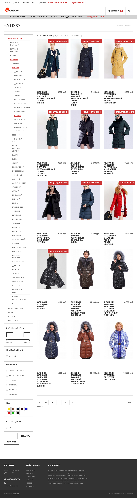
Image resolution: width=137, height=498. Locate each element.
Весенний (16, 135)
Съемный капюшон (22, 108)
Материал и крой (17, 291)
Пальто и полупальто (15, 44)
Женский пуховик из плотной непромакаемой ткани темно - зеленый (43, 169)
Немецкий (16, 231)
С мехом (15, 243)
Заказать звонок (58, 3)
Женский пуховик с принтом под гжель (109, 376)
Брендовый (17, 195)
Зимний (15, 64)
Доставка (16, 2)
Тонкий (17, 96)
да (10, 428)
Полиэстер (13, 380)
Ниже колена (19, 80)
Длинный (18, 72)
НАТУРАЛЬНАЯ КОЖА (16, 371)
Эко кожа (13, 394)
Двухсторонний (19, 183)
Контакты (43, 2)
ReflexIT (16, 494)
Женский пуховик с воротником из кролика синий (77, 238)
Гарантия (34, 2)
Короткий (18, 76)
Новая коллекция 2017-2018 (16, 148)
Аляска (15, 163)
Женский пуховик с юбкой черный (42, 305)
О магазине (25, 2)
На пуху (17, 116)
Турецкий (16, 223)
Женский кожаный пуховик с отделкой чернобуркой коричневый (77, 378)
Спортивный (17, 282)
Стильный (16, 187)
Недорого (16, 251)
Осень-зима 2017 (17, 140)
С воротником (20, 112)
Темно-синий (17, 409)
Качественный (18, 171)
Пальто (15, 155)
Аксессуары (78, 17)
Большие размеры (16, 256)
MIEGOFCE (12, 356)
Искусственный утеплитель (20, 129)
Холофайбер (19, 120)
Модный (16, 203)
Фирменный (17, 175)
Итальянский (17, 207)
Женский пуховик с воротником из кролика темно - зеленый (110, 168)
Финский (16, 211)
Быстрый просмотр (52, 87)
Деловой (16, 179)
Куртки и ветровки (14, 50)
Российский (17, 219)
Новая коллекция (39, 17)
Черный (17, 413)
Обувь (54, 17)
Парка (14, 159)
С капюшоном (20, 104)
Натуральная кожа (16, 376)
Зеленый (13, 413)
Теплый (17, 88)
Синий (26, 409)
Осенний (15, 68)
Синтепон (18, 124)
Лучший (15, 191)
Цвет (14, 303)
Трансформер (18, 278)
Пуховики (14, 60)
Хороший (16, 199)
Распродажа (17, 235)
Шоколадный (22, 409)
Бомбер (15, 270)
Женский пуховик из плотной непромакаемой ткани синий (43, 97)
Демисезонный (18, 239)
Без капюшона (20, 100)
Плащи (13, 56)
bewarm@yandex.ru (11, 486)
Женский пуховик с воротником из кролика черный (43, 238)
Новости (29, 483)
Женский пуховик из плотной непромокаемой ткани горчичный (110, 97)
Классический (18, 167)
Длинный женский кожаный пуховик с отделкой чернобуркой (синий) (43, 379)
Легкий (17, 92)
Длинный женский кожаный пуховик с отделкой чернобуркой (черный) (110, 308)
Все (129, 402)
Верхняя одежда (18, 17)
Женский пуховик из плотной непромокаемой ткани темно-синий (77, 98)
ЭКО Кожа (13, 390)
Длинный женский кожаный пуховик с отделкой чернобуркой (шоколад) (77, 308)
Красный (9, 413)
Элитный (16, 286)
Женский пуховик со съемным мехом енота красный (110, 239)
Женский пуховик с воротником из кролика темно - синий (77, 168)
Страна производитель (19, 298)
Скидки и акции (95, 17)
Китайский (16, 215)
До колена (18, 84)
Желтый (9, 409)
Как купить (7, 2)
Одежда (64, 17)
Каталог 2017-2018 (19, 247)
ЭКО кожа (13, 385)
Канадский (17, 227)
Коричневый (13, 409)
